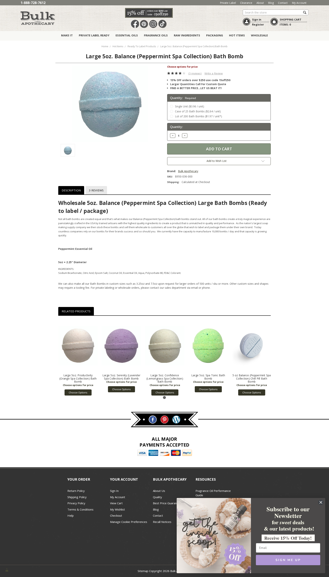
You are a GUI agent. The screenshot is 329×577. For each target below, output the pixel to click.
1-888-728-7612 (33, 2)
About (260, 3)
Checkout (116, 515)
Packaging (214, 35)
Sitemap (143, 571)
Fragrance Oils (156, 35)
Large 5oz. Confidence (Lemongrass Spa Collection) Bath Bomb (164, 378)
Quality (157, 497)
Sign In (114, 491)
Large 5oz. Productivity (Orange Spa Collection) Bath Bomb (78, 378)
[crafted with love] (6, 570)
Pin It (144, 24)
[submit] (305, 12)
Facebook (135, 24)
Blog (271, 3)
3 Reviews (96, 190)
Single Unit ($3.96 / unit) (189, 106)
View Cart (116, 503)
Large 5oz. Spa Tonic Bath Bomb (208, 376)
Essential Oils (127, 35)
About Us (159, 491)
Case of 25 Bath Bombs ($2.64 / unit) (198, 111)
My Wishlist (117, 509)
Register (258, 24)
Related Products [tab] (76, 311)
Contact (283, 3)
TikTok (162, 24)
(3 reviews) (195, 73)
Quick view (78, 345)
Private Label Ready (94, 35)
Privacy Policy (76, 503)
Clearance (246, 3)
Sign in (256, 19)
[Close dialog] (321, 502)
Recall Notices (162, 522)
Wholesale (259, 35)
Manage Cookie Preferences (128, 522)
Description (71, 190)
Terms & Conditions (80, 509)
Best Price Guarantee (167, 503)
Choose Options (78, 392)
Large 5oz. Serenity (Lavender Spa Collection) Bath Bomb (121, 376)
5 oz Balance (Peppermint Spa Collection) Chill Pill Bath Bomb (251, 378)
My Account (299, 3)
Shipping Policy (77, 497)
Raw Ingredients (187, 35)
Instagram (153, 24)
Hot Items (237, 35)
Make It (67, 35)
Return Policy (76, 491)
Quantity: (183, 98)
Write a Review (213, 73)
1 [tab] (164, 397)
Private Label (228, 3)
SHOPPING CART (290, 19)
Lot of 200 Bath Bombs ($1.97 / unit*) (198, 116)
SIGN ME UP (288, 560)
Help (70, 515)
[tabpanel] (78, 358)
